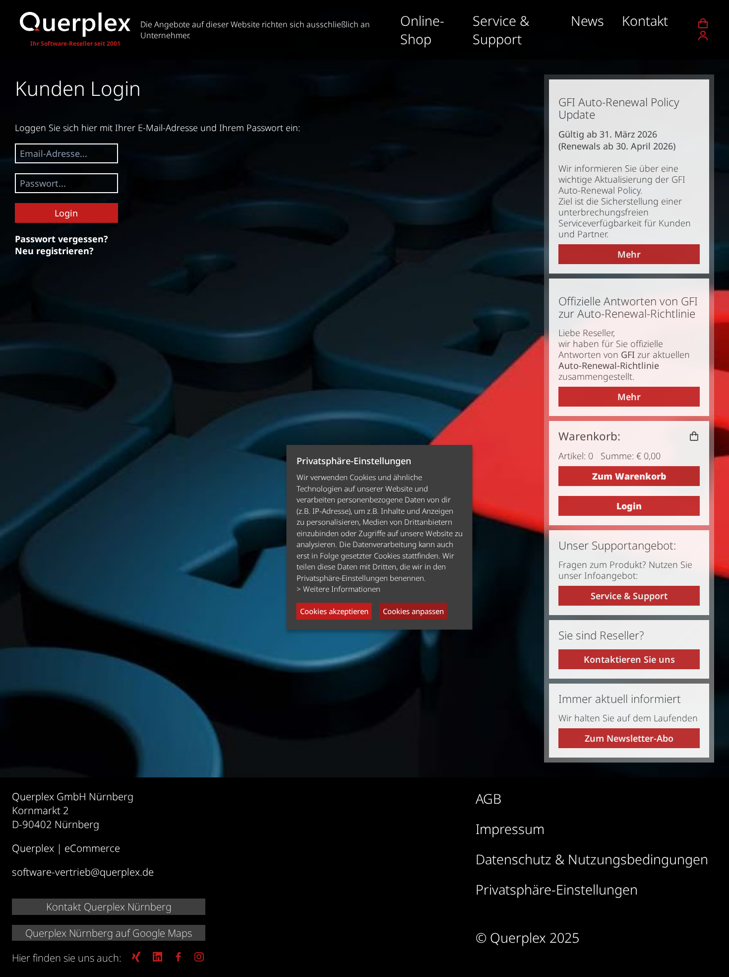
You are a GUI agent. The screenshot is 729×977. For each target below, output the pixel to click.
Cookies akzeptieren (334, 611)
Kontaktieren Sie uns (629, 659)
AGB (488, 798)
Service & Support (501, 29)
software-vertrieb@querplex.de (83, 872)
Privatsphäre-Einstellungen (557, 889)
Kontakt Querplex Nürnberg (109, 906)
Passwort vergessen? (61, 239)
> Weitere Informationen (338, 589)
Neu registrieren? (54, 251)
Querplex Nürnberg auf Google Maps (108, 933)
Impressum (510, 829)
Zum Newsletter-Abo (629, 738)
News (587, 20)
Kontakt (645, 20)
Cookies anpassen (413, 611)
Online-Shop (422, 29)
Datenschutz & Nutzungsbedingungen (592, 859)
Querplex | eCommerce (66, 848)
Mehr (629, 254)
